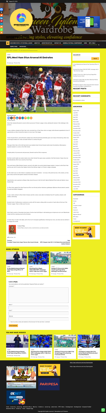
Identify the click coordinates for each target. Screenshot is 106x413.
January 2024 (76, 179)
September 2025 (77, 135)
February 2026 (76, 124)
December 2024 (76, 155)
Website (11, 316)
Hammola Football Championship (72, 43)
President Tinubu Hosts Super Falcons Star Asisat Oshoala (22, 241)
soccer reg (22, 46)
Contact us (57, 43)
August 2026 (76, 110)
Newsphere (58, 411)
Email (10, 310)
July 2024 (75, 166)
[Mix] (25, 118)
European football (77, 205)
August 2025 (76, 137)
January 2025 (76, 153)
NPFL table (92, 43)
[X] (11, 118)
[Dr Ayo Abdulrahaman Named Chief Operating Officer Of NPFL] (16, 257)
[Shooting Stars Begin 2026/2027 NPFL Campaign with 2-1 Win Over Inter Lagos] (38, 257)
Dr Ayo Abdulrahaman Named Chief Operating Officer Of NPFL (15, 270)
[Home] (8, 43)
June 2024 (75, 168)
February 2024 (76, 177)
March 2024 (76, 175)
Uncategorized (76, 221)
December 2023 (76, 182)
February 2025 (76, 150)
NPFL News (75, 216)
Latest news (76, 212)
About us (37, 43)
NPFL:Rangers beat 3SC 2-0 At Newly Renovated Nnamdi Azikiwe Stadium (55, 242)
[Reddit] (14, 118)
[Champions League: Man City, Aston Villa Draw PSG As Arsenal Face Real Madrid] (89, 341)
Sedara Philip (17, 62)
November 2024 (76, 157)
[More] (31, 118)
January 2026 (76, 126)
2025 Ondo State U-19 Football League (21, 43)
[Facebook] (8, 118)
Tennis (74, 219)
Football (8, 54)
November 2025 (76, 130)
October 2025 (76, 133)
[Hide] (0, 35)
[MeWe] (22, 118)
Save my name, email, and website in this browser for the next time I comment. (30, 322)
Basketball (75, 198)
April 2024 (75, 173)
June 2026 (75, 115)
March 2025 (76, 148)
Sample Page (13, 46)
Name (10, 304)
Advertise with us (47, 43)
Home (85, 43)
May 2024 (75, 171)
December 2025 (76, 128)
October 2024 (76, 159)
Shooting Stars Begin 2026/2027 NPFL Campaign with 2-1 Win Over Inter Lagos (38, 270)
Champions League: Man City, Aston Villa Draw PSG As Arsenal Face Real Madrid (88, 353)
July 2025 (75, 139)
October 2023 (76, 186)
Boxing (74, 201)
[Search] (99, 44)
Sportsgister (17, 37)
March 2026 (76, 121)
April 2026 (75, 119)
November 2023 (76, 184)
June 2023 (75, 188)
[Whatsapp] (28, 118)
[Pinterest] (20, 118)
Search (76, 55)
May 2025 (75, 144)
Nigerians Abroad (77, 214)
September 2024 (77, 162)
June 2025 (75, 141)
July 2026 (75, 112)
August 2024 (76, 164)
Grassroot (75, 210)
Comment (11, 286)
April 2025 (75, 146)
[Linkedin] (17, 118)
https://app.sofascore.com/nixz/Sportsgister (81, 362)
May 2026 (75, 117)
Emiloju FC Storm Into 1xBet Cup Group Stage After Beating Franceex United (59, 270)
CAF (74, 203)
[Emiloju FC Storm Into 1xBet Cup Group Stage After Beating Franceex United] (60, 257)
